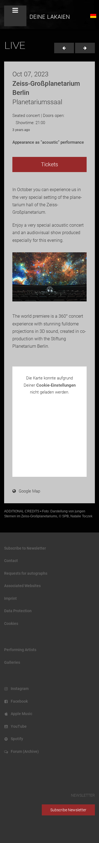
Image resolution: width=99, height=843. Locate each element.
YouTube (18, 726)
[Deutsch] (93, 15)
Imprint (10, 598)
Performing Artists (20, 649)
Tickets (49, 164)
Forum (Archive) (24, 751)
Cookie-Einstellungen (56, 385)
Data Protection (18, 611)
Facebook (18, 701)
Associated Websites (22, 586)
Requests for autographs (25, 573)
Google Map (29, 491)
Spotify (16, 739)
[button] (15, 16)
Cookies (11, 623)
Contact (11, 560)
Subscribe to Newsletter (25, 548)
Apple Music (20, 713)
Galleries (12, 662)
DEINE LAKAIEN (49, 16)
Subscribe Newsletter (68, 810)
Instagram (19, 688)
